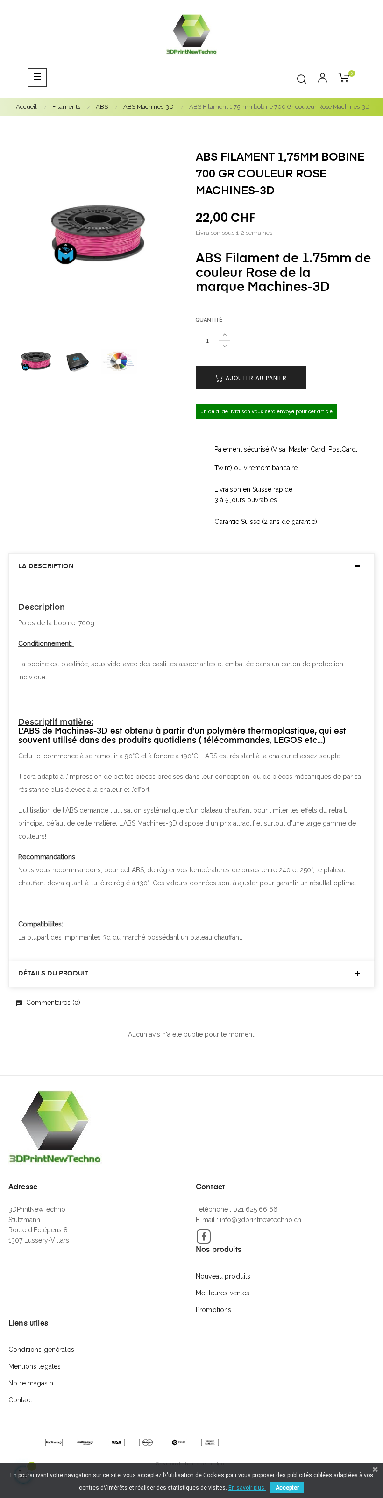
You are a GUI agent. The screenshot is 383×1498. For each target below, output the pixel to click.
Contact (20, 1400)
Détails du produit (53, 973)
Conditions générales (41, 1349)
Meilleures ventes (222, 1293)
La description (46, 566)
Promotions (213, 1310)
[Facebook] (204, 1236)
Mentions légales (34, 1366)
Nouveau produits (223, 1276)
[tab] (191, 566)
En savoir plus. (247, 1487)
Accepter (287, 1487)
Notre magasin (30, 1383)
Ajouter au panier (255, 378)
